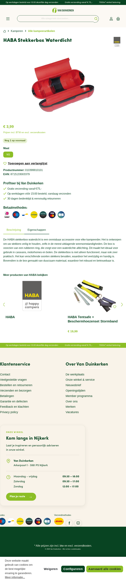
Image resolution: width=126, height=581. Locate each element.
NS (8, 154)
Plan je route (21, 497)
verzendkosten (82, 545)
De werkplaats (75, 374)
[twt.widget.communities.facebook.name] (69, 523)
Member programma (79, 396)
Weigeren (51, 569)
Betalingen (7, 396)
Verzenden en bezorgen (15, 390)
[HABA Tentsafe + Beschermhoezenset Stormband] (94, 295)
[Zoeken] (96, 19)
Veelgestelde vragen (13, 379)
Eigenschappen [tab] (37, 229)
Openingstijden (75, 390)
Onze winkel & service (80, 379)
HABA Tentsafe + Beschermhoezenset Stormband (93, 319)
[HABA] (117, 42)
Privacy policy (9, 412)
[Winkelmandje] (118, 19)
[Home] (4, 31)
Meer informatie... (15, 577)
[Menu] (7, 19)
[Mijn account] (111, 19)
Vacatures (72, 412)
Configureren (73, 569)
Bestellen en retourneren (16, 385)
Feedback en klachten (14, 406)
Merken (70, 406)
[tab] (13, 230)
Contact (5, 374)
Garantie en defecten (14, 401)
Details (94, 330)
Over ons (72, 401)
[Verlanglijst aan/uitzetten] (114, 307)
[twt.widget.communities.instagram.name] (78, 523)
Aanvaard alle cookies (104, 569)
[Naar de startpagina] (63, 10)
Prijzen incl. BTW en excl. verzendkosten (24, 132)
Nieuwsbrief (73, 385)
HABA (10, 317)
